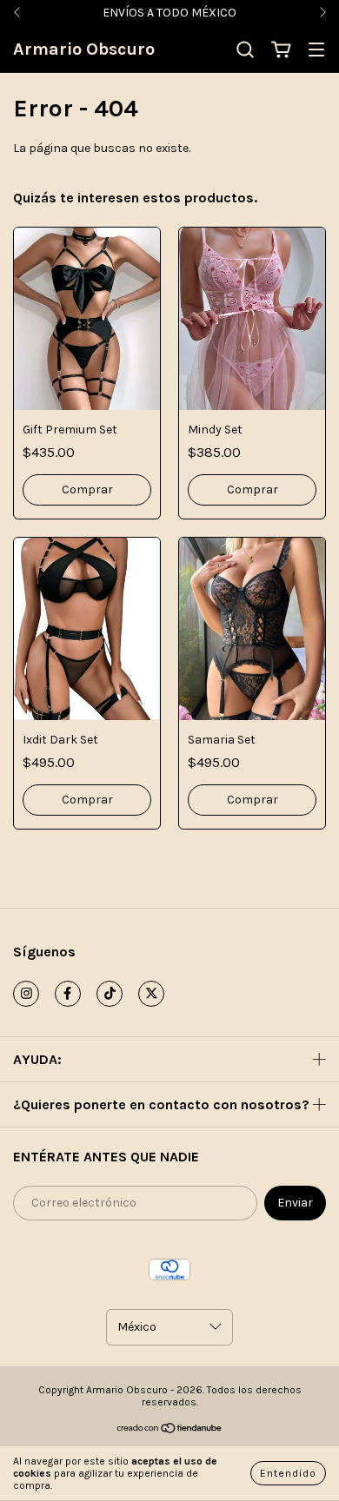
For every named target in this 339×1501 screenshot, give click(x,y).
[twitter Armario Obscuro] (151, 994)
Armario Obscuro (84, 49)
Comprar (87, 489)
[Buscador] (245, 50)
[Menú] (316, 50)
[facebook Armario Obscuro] (68, 994)
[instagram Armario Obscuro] (26, 994)
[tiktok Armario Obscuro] (109, 994)
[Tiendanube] (170, 1431)
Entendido (288, 1473)
